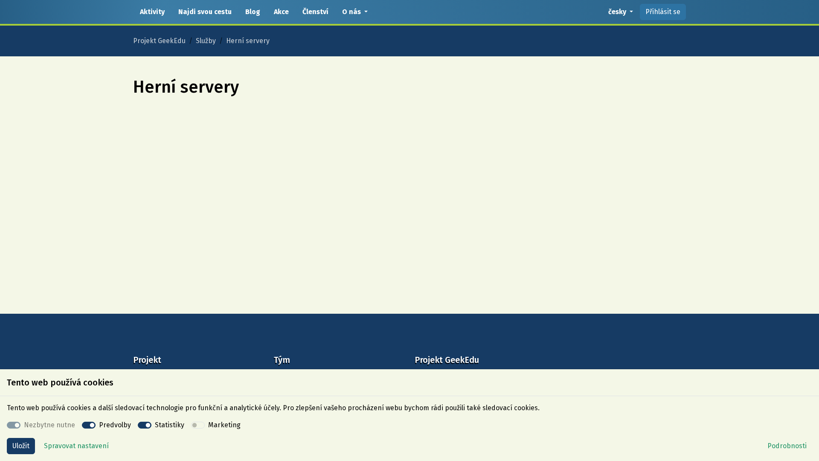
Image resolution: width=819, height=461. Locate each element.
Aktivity (152, 12)
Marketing (224, 425)
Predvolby (115, 425)
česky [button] (618, 12)
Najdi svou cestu (205, 12)
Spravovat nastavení (76, 446)
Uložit (20, 446)
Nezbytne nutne (49, 425)
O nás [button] (352, 12)
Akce (281, 12)
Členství (315, 12)
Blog (252, 12)
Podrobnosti (787, 446)
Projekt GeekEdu (159, 41)
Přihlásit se (662, 12)
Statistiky (169, 425)
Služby (206, 41)
